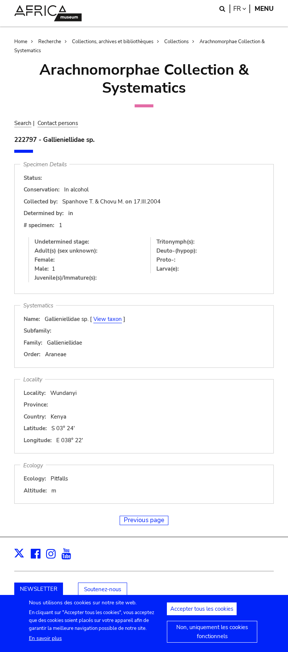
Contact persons (58, 123)
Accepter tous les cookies (201, 609)
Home (20, 41)
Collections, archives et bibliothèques (112, 41)
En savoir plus (45, 638)
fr (241, 9)
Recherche (49, 41)
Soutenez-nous (102, 589)
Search (23, 123)
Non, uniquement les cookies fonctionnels (212, 631)
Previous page (144, 520)
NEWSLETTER (38, 589)
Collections (176, 41)
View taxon (107, 319)
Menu (264, 9)
